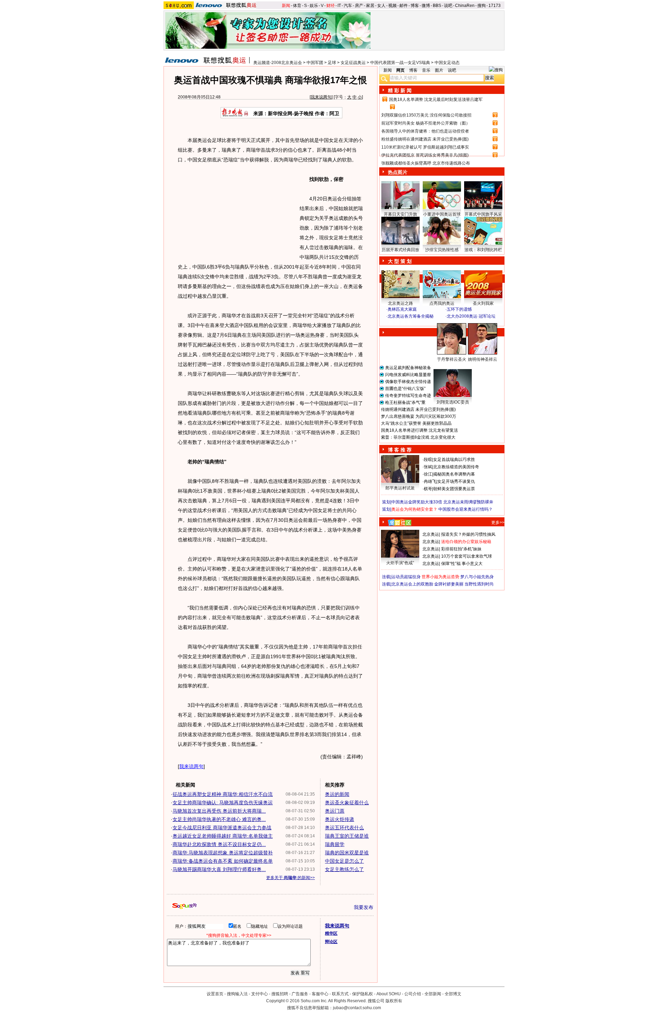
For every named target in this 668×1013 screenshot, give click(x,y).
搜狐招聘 (279, 993)
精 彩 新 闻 (400, 90)
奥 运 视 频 (400, 323)
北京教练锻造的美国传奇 (456, 466)
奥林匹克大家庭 (402, 309)
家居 (370, 5)
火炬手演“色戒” (400, 562)
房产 (359, 5)
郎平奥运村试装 (400, 488)
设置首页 (215, 993)
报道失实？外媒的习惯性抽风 (468, 534)
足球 (332, 62)
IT (339, 5)
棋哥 (428, 488)
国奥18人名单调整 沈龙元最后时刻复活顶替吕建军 (436, 99)
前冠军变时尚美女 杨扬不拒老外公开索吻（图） (425, 123)
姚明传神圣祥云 (482, 359)
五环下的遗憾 (459, 309)
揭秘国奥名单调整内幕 (454, 474)
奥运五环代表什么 (344, 827)
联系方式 (340, 993)
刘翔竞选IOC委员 (453, 402)
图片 (439, 70)
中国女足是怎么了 (344, 861)
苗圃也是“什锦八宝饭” (405, 388)
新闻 (286, 5)
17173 (494, 5)
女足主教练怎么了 (344, 869)
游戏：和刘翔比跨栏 (483, 249)
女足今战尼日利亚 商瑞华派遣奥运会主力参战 (222, 827)
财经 (330, 5)
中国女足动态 (447, 62)
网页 (400, 70)
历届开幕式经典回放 (400, 249)
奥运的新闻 (337, 794)
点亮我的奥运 (441, 303)
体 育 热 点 (445, 366)
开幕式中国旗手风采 (483, 214)
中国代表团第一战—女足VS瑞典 (400, 62)
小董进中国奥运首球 (442, 214)
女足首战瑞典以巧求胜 (454, 459)
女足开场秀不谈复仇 (456, 481)
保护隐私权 (362, 993)
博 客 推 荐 (400, 450)
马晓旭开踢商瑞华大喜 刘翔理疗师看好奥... (219, 869)
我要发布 (363, 907)
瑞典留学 (334, 844)
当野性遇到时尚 (479, 584)
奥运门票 (334, 811)
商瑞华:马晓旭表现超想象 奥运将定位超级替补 (223, 852)
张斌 (428, 466)
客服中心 (320, 993)
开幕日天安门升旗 (400, 214)
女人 (381, 5)
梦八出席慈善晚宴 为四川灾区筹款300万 (418, 416)
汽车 (348, 5)
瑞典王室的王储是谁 (347, 836)
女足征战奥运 (353, 62)
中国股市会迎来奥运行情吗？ (465, 509)
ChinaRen (465, 5)
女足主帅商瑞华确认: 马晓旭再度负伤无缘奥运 (223, 802)
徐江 (428, 474)
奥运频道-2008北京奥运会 (277, 62)
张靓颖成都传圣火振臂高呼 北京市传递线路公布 (425, 163)
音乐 (426, 70)
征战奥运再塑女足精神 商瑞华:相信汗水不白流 (223, 794)
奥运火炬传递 (339, 819)
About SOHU (388, 993)
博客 (415, 5)
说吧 (448, 5)
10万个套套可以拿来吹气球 (466, 556)
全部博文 (453, 993)
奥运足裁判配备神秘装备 (408, 367)
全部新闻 (432, 993)
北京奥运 (430, 534)
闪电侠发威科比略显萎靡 (408, 374)
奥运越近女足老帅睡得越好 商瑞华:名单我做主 (223, 836)
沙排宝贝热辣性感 (442, 249)
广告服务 (300, 993)
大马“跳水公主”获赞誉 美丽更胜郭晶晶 (416, 423)
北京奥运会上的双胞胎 (412, 584)
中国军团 (315, 62)
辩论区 (331, 941)
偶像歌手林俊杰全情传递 (408, 381)
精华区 (331, 933)
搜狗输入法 (237, 993)
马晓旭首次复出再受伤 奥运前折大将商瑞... (219, 811)
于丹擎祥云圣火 (451, 359)
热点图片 (397, 172)
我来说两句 (321, 97)
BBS (437, 5)
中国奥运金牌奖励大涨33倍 (416, 502)
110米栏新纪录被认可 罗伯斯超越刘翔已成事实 (425, 147)
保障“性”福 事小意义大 (462, 563)
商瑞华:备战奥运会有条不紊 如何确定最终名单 (223, 861)
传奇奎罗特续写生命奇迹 (408, 395)
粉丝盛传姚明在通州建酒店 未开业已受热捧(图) (425, 139)
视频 (392, 5)
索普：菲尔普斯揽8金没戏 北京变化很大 (418, 437)
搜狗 (481, 5)
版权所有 (393, 1000)
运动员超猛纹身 (406, 576)
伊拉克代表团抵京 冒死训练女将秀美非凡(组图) (425, 155)
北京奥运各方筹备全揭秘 (411, 316)
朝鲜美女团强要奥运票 (454, 488)
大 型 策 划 (400, 261)
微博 (426, 5)
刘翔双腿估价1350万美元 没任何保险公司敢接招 (426, 115)
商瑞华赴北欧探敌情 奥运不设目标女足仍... (219, 844)
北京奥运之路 (400, 303)
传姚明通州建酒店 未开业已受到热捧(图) (418, 409)
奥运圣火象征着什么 (347, 802)
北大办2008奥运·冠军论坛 (471, 316)
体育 (297, 5)
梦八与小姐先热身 (477, 576)
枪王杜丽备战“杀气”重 (405, 402)
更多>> (497, 522)
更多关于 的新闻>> (290, 877)
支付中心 (259, 993)
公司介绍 (412, 993)
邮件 (403, 5)
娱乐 (314, 5)
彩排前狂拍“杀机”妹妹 (461, 549)
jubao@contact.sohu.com (357, 1007)
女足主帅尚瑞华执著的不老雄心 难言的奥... (219, 819)
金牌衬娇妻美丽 (448, 584)
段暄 (428, 459)
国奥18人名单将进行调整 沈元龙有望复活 (419, 430)
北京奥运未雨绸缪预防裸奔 (468, 502)
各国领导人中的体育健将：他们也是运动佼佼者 (425, 131)
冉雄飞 (430, 481)
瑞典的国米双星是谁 (347, 852)
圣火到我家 (483, 303)
